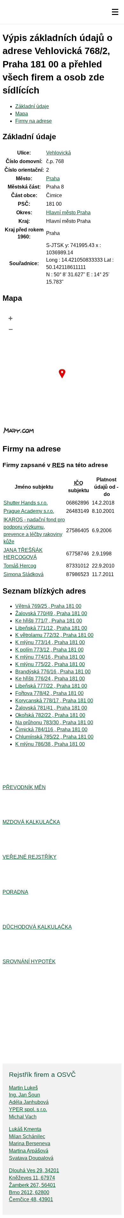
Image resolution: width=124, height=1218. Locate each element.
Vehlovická (58, 152)
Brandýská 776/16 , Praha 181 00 (53, 671)
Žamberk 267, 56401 (32, 1185)
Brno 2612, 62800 (29, 1192)
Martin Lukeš (23, 1088)
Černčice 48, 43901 (31, 1199)
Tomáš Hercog (19, 565)
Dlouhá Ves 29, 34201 (34, 1170)
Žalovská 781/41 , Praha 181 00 (51, 708)
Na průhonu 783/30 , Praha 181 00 (54, 722)
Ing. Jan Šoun (24, 1095)
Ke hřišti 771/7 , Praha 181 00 (48, 620)
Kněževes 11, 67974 (32, 1177)
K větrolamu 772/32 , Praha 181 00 (54, 635)
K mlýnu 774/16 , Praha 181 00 (50, 657)
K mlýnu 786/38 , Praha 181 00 (50, 744)
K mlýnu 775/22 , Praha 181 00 (50, 664)
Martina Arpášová (28, 1150)
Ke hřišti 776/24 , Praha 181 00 (50, 678)
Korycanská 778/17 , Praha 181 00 (54, 700)
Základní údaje (32, 106)
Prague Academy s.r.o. (28, 511)
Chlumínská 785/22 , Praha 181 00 (54, 737)
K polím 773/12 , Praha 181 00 (49, 649)
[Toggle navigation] (115, 12)
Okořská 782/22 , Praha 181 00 (50, 715)
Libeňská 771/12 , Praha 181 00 (51, 628)
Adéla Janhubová (29, 1102)
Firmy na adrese (33, 121)
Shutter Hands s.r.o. (25, 503)
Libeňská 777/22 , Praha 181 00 (51, 686)
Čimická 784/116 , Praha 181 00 (51, 729)
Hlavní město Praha (68, 212)
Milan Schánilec (27, 1136)
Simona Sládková (23, 574)
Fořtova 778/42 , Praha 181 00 (49, 693)
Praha (53, 178)
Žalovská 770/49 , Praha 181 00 (51, 613)
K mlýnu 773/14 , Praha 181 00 (50, 642)
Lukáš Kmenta (25, 1129)
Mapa (21, 113)
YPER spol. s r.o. (28, 1109)
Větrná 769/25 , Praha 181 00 (48, 606)
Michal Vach (23, 1116)
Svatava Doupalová (31, 1158)
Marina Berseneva (29, 1143)
